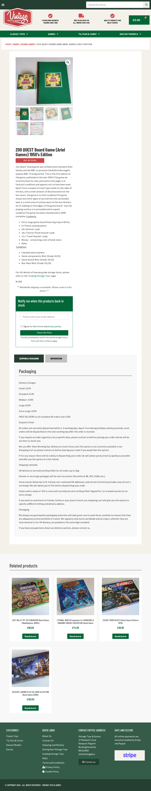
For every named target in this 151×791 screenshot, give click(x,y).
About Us (46, 736)
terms (40, 326)
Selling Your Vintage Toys (55, 749)
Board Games (28, 44)
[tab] (29, 358)
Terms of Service (46, 341)
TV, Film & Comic (87, 33)
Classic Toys (17, 33)
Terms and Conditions (53, 762)
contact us (63, 287)
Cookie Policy (52, 771)
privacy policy (54, 326)
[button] (67, 62)
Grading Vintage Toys (53, 753)
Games (51, 33)
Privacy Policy (52, 767)
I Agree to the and (41, 326)
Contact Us (48, 740)
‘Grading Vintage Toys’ (39, 275)
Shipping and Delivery (53, 744)
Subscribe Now (44, 332)
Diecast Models (129, 33)
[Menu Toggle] (2, 4)
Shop (8, 44)
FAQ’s (45, 758)
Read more (30, 636)
